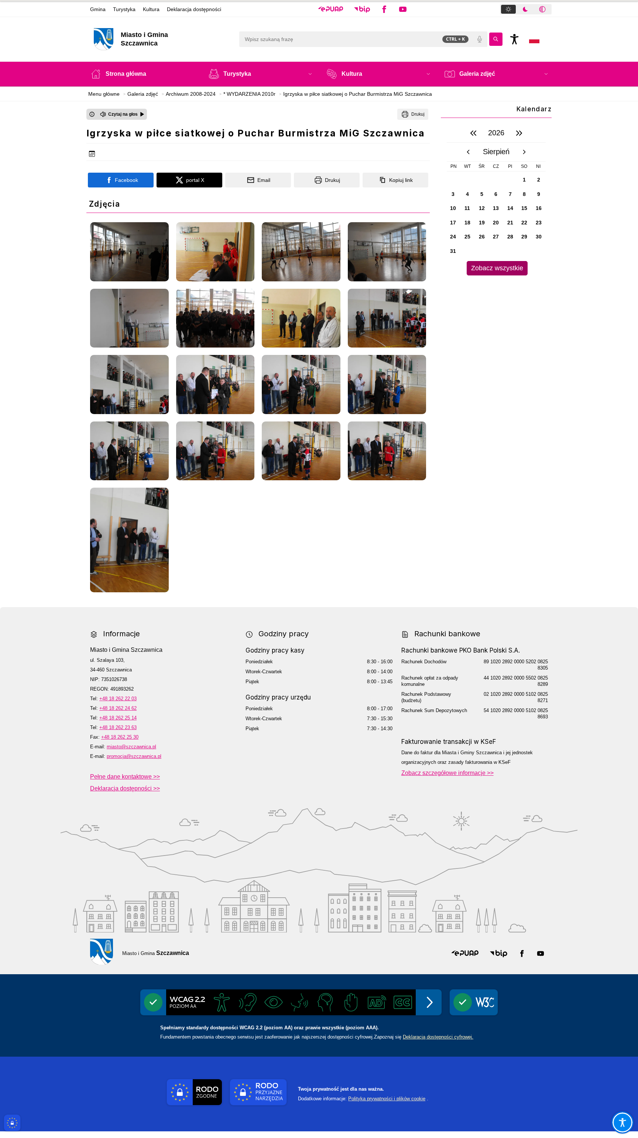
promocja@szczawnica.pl (134, 756)
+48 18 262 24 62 (118, 708)
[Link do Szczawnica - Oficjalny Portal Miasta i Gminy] (101, 952)
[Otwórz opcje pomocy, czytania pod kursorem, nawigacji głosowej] (622, 1122)
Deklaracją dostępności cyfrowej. (438, 1037)
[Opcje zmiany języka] (534, 39)
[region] (496, 199)
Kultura (151, 9)
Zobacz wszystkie (497, 268)
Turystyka (124, 9)
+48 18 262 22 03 (118, 698)
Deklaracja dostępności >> (125, 788)
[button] (330, 9)
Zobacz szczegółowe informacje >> (447, 773)
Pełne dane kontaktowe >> (125, 776)
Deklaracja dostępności (194, 9)
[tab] (508, 9)
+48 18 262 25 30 (119, 737)
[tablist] (526, 9)
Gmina (98, 9)
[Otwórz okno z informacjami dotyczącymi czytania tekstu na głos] (91, 114)
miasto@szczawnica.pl (131, 746)
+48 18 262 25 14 (118, 718)
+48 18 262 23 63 (118, 727)
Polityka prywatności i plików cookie (386, 1098)
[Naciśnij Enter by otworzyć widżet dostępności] (514, 39)
